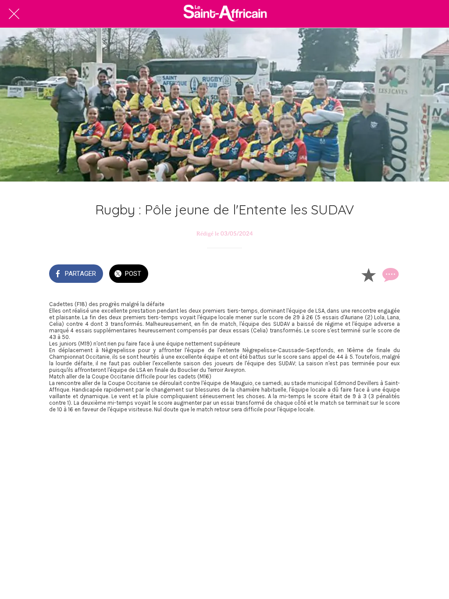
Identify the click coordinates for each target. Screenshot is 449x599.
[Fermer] (14, 14)
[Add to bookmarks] (368, 274)
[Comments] (389, 274)
